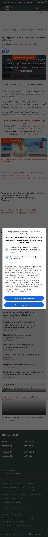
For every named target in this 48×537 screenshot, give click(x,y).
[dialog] (24, 268)
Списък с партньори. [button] (28, 277)
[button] (24, 263)
